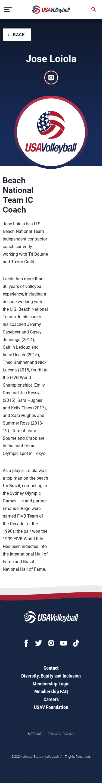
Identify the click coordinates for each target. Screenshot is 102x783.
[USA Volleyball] (51, 9)
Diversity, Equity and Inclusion (51, 676)
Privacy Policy (61, 734)
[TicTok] (76, 643)
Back (19, 34)
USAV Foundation (51, 707)
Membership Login (51, 683)
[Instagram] (51, 643)
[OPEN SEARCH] (94, 9)
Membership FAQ (51, 691)
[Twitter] (39, 643)
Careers (51, 699)
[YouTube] (64, 643)
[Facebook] (26, 643)
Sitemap (35, 734)
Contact (51, 668)
